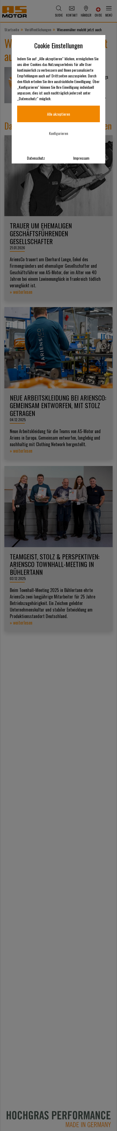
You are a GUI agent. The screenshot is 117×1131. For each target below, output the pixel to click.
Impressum (81, 158)
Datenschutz (36, 158)
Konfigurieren (58, 133)
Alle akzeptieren (58, 114)
